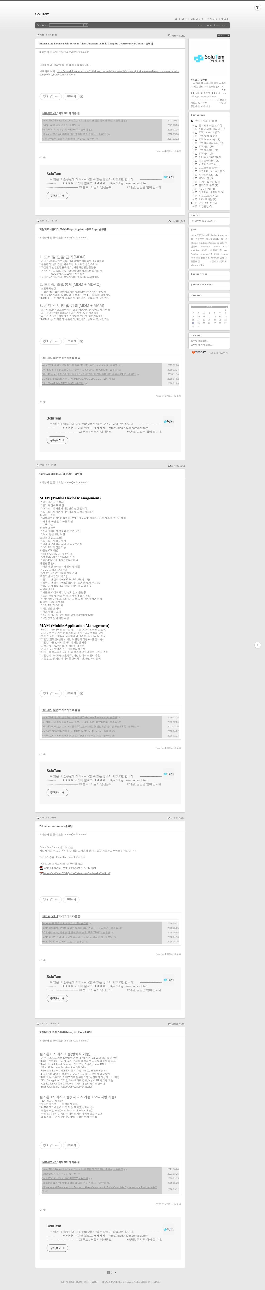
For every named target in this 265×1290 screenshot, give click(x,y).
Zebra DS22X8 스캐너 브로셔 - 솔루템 (63, 941)
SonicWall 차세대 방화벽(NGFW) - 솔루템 (65, 129)
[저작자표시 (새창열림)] (81, 96)
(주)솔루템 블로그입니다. (203, 221)
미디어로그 (197, 19)
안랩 (222, 257)
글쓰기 (95, 1281)
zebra (193, 235)
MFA (216, 254)
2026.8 (209, 307)
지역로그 (70, 1281)
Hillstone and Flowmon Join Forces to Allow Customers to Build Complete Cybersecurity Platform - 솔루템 (96, 43)
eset (226, 250)
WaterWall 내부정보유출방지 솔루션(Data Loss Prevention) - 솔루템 (79, 365)
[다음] (115, 1272)
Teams (225, 254)
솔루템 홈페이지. (199, 341)
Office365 (214, 243)
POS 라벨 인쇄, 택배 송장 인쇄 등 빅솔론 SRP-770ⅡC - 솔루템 (76, 932)
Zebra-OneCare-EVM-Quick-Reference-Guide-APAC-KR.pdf (76, 873)
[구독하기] (258, 645)
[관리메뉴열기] (258, 7)
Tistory (156, 1281)
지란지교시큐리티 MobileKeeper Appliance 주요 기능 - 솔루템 (72, 229)
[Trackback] (41, 157)
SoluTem (42, 14)
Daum (130, 1281)
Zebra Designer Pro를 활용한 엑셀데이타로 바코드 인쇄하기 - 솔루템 (80, 928)
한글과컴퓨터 (212, 239)
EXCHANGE (203, 235)
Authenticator (217, 235)
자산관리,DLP (178, 221)
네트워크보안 (178, 35)
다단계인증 (216, 250)
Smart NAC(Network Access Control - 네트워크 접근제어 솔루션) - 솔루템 (82, 120)
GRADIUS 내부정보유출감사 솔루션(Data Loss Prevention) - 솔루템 (79, 369)
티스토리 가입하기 (218, 352)
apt (226, 235)
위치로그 (212, 19)
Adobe (216, 246)
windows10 (206, 254)
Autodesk (195, 257)
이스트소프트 (197, 239)
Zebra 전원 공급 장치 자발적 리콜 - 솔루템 (65, 923)
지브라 (204, 250)
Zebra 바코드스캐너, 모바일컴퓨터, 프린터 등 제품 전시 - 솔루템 (77, 937)
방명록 (225, 19)
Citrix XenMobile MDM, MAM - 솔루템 (63, 383)
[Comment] (44, 157)
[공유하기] (51, 96)
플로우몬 (205, 257)
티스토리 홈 (199, 352)
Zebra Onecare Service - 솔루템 (56, 826)
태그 (184, 19)
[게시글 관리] (57, 96)
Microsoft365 (197, 265)
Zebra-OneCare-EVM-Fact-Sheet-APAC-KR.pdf (69, 868)
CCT (225, 246)
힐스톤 (224, 239)
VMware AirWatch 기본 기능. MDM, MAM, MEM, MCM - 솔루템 (76, 378)
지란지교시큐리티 (218, 261)
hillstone (205, 243)
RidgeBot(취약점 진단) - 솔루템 (59, 125)
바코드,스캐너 (178, 818)
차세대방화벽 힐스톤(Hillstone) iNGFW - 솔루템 (68, 138)
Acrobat (194, 254)
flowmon (205, 246)
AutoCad (215, 257)
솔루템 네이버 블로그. (202, 344)
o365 (222, 243)
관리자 (87, 1281)
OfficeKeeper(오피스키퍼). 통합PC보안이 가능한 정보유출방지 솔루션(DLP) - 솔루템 (89, 374)
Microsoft (195, 243)
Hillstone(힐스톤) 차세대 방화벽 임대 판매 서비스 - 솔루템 (74, 134)
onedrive (195, 250)
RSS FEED (226, 35)
